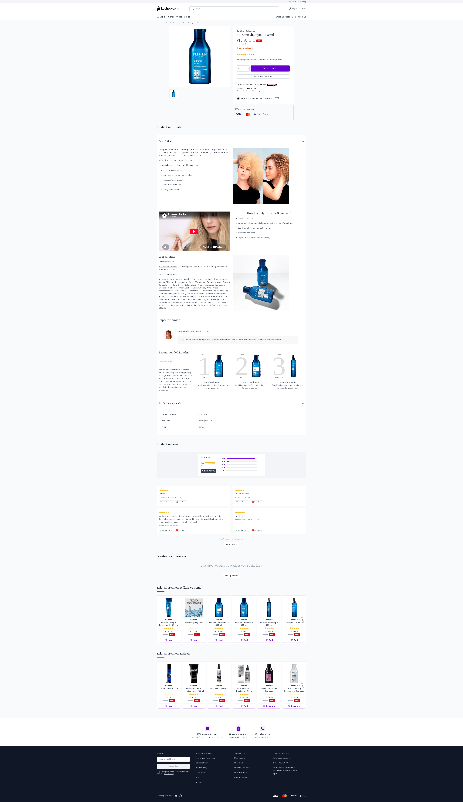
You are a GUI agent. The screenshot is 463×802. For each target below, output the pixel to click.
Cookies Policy (202, 763)
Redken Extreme (246, 31)
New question (231, 575)
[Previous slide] (173, 56)
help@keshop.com (281, 758)
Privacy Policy (201, 767)
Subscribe (173, 766)
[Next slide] (226, 56)
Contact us (201, 772)
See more (270, 706)
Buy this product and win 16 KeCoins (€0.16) (260, 98)
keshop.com (161, 23)
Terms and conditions (205, 758)
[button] (173, 93)
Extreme (177, 23)
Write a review (208, 471)
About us (200, 782)
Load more (231, 544)
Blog (197, 777)
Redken (170, 23)
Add (170, 640)
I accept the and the (175, 773)
